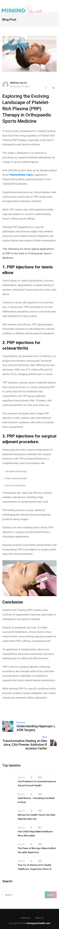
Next (44, 737)
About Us (39, 918)
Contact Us (25, 918)
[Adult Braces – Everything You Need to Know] (8, 798)
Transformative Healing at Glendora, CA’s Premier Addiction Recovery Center (25, 744)
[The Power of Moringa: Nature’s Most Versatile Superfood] (8, 848)
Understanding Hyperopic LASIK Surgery (36, 728)
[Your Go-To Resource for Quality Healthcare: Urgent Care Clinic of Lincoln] (8, 865)
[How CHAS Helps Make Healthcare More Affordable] (8, 832)
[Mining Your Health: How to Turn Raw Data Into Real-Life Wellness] (8, 815)
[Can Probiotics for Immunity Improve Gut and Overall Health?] (8, 782)
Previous (21, 722)
